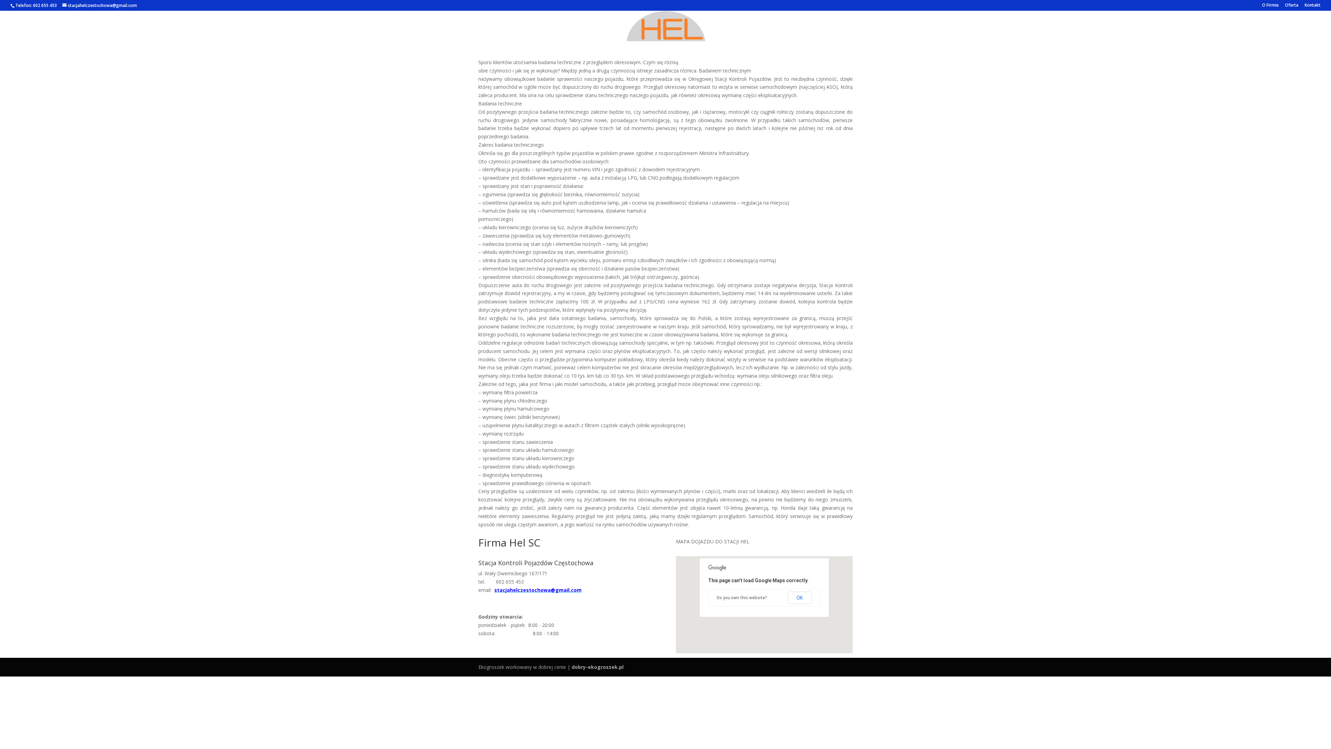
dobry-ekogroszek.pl (598, 667)
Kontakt (1313, 5)
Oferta (1291, 5)
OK (800, 598)
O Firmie (1270, 5)
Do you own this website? (742, 597)
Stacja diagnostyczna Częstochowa (665, 46)
